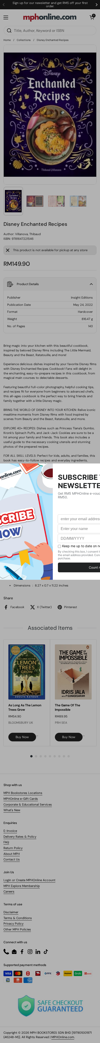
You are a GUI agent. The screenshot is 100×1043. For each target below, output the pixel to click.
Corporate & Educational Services (27, 804)
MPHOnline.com (62, 1037)
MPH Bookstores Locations (22, 793)
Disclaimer (10, 912)
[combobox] (50, 30)
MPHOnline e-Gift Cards (20, 799)
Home (7, 40)
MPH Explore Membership (21, 886)
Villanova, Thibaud (28, 234)
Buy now (22, 737)
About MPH (11, 854)
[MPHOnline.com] (49, 17)
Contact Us (11, 859)
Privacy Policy (13, 924)
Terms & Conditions (17, 918)
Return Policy (13, 848)
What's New (11, 810)
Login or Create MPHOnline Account (29, 880)
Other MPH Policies (17, 929)
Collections (24, 40)
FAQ (6, 842)
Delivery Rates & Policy (19, 837)
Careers (8, 891)
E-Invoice (10, 831)
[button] (92, 17)
